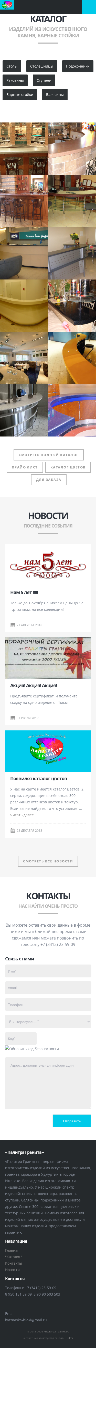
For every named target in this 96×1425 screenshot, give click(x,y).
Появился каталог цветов (38, 778)
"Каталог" (13, 1256)
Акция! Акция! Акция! (33, 685)
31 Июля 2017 (28, 718)
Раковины (15, 80)
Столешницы (41, 66)
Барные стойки (19, 94)
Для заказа (48, 479)
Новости (12, 1269)
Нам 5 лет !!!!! (24, 592)
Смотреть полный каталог (49, 454)
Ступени (44, 80)
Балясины (55, 94)
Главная (12, 1250)
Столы (11, 66)
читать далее (22, 814)
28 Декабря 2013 (29, 830)
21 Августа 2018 (29, 625)
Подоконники (78, 66)
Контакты (13, 1263)
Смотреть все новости (48, 861)
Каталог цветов (68, 467)
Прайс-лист (25, 467)
